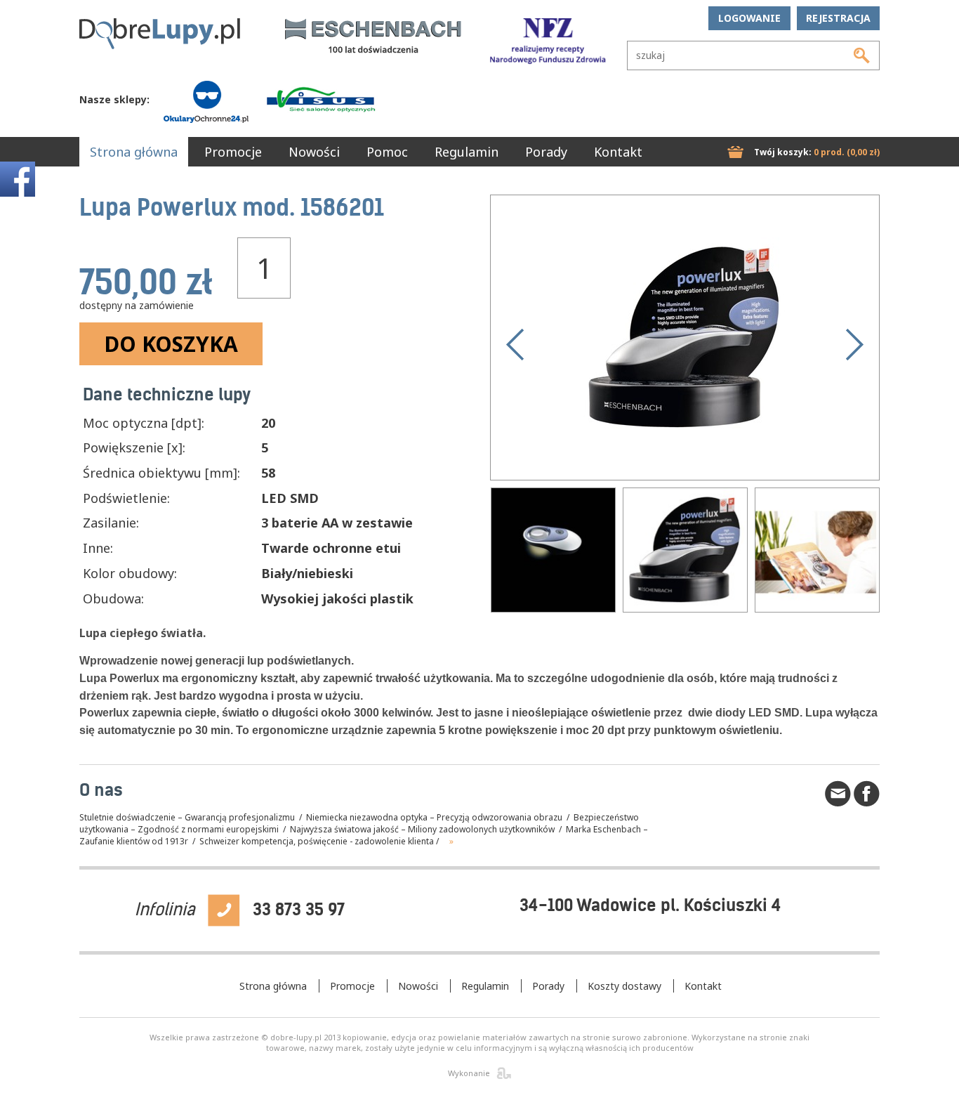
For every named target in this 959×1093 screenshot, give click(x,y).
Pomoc (387, 151)
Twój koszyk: (817, 152)
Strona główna (134, 151)
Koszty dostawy (624, 986)
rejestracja (838, 18)
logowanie (749, 18)
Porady (546, 151)
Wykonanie (469, 1073)
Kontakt (618, 151)
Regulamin (466, 151)
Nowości (314, 151)
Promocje (233, 151)
